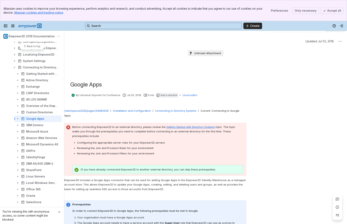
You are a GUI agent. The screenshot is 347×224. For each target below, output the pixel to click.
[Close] (59, 212)
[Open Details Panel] (337, 207)
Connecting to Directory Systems (175, 110)
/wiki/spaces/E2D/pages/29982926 (86, 110)
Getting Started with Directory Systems (190, 127)
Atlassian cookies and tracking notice (38, 12)
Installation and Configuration (132, 110)
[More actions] (58, 36)
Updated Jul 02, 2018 (319, 41)
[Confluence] (30, 26)
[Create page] (337, 215)
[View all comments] (337, 199)
